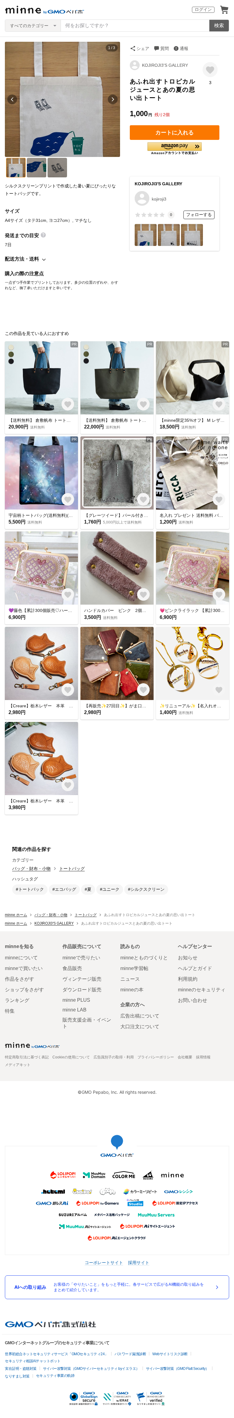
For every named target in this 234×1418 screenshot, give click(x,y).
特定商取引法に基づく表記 (27, 1057)
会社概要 (185, 1057)
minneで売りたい (81, 957)
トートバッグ (72, 868)
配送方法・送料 (22, 258)
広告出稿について (139, 1015)
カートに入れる (174, 133)
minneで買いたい (24, 968)
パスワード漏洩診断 (130, 1354)
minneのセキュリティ (201, 989)
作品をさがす (19, 979)
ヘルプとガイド (195, 968)
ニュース (130, 979)
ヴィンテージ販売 (81, 979)
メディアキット (17, 1065)
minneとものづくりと (144, 957)
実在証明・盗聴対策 (21, 1368)
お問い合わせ (192, 1000)
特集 (10, 1011)
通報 (184, 48)
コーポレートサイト (104, 1262)
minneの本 (132, 989)
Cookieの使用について (71, 1057)
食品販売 (72, 968)
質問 (164, 48)
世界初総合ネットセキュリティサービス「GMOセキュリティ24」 (56, 1354)
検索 (219, 25)
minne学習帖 (134, 968)
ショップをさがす (24, 989)
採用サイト (138, 1262)
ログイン (203, 9)
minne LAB (74, 1009)
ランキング (17, 1000)
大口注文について (139, 1026)
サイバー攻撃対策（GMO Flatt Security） (177, 1368)
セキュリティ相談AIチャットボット (33, 1361)
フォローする (199, 214)
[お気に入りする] (210, 69)
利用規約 (187, 979)
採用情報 (203, 1057)
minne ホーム (16, 915)
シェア (142, 48)
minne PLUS (76, 1000)
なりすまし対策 (17, 1376)
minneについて (21, 957)
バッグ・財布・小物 (31, 868)
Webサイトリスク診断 (170, 1354)
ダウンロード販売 (81, 989)
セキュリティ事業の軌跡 (55, 1376)
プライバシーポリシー (155, 1057)
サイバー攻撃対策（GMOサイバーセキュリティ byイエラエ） (91, 1368)
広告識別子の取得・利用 (114, 1057)
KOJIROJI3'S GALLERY (165, 65)
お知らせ (187, 957)
